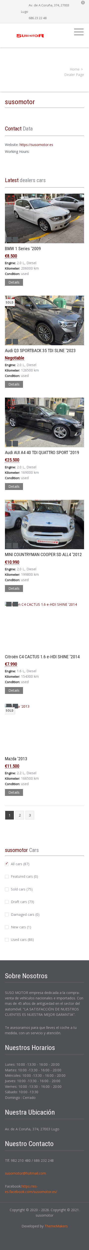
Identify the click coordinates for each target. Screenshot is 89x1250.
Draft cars (22, 901)
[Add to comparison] (9, 239)
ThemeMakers (56, 1226)
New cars (20, 927)
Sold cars (21, 889)
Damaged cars (25, 914)
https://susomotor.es (36, 144)
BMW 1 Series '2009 (23, 248)
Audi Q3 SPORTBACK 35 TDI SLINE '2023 (40, 350)
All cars (19, 864)
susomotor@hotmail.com (25, 1173)
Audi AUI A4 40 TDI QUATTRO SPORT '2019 (42, 452)
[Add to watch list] (15, 239)
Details (14, 282)
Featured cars (24, 876)
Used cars (22, 939)
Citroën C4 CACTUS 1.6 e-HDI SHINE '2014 (42, 656)
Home (75, 69)
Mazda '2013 (16, 758)
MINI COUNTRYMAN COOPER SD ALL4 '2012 (43, 554)
